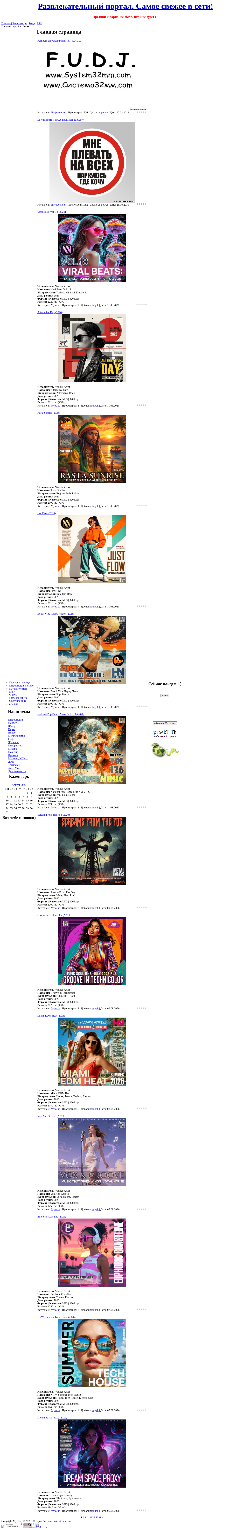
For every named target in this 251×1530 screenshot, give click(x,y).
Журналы (13, 742)
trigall (95, 305)
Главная (6, 23)
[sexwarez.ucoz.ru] (2, 1527)
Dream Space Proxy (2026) (52, 1417)
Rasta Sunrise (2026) (48, 412)
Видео (12, 732)
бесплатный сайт (53, 1521)
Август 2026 (19, 784)
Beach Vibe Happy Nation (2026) (55, 613)
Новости (13, 722)
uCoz (68, 1521)
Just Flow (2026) (46, 513)
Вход (32, 23)
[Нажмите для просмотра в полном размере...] (92, 280)
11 (11, 800)
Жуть (11, 761)
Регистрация (19, 23)
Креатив (13, 755)
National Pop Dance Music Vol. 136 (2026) (60, 714)
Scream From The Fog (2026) (53, 814)
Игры (11, 729)
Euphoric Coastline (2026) (51, 1216)
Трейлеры (14, 764)
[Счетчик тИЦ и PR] (20, 1527)
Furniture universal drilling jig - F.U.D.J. (59, 40)
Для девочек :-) (17, 771)
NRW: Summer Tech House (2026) (56, 1317)
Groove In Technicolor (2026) (53, 915)
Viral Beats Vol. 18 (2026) (51, 211)
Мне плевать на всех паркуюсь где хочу (60, 119)
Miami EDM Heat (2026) (51, 1015)
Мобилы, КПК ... (18, 758)
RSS (39, 23)
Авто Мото (14, 768)
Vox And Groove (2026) (50, 1116)
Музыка (12, 748)
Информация (15, 719)
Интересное (15, 745)
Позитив (13, 752)
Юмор (11, 726)
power (104, 112)
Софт (11, 739)
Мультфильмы (16, 735)
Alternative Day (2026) (49, 312)
